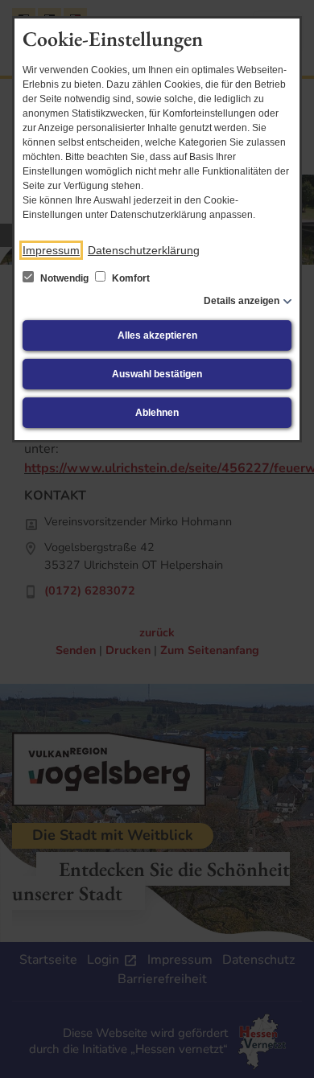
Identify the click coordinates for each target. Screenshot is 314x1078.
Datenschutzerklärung (144, 250)
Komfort (129, 278)
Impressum (51, 250)
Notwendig (64, 278)
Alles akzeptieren (157, 335)
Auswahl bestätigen (157, 374)
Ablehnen (157, 412)
